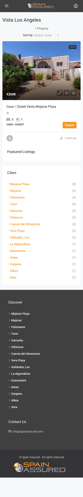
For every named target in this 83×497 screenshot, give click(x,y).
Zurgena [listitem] (15, 264)
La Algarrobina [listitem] (20, 244)
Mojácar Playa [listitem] (19, 184)
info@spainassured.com (28, 431)
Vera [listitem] (13, 277)
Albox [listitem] (14, 271)
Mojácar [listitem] (15, 191)
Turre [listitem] (13, 204)
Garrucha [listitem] (16, 211)
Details (69, 125)
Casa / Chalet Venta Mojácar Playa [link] (31, 107)
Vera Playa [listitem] (17, 231)
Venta (73, 47)
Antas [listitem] (14, 257)
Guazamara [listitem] (17, 251)
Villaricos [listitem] (16, 217)
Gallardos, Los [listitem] (19, 237)
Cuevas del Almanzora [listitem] (25, 224)
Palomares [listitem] (17, 197)
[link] (41, 70)
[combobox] (47, 35)
